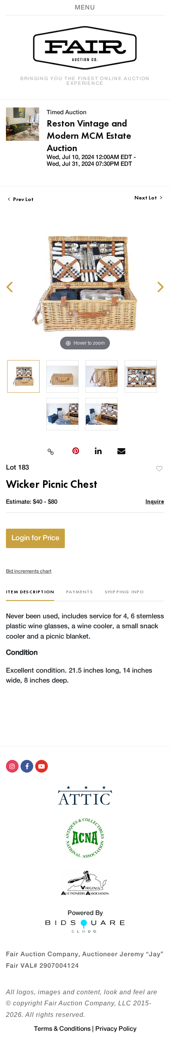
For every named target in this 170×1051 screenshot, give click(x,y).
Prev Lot (23, 199)
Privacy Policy (115, 1029)
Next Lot (146, 197)
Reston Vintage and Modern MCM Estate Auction (89, 135)
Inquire (154, 501)
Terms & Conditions (62, 1029)
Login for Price (35, 538)
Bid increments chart (28, 571)
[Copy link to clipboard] (50, 451)
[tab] (30, 594)
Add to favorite (159, 468)
